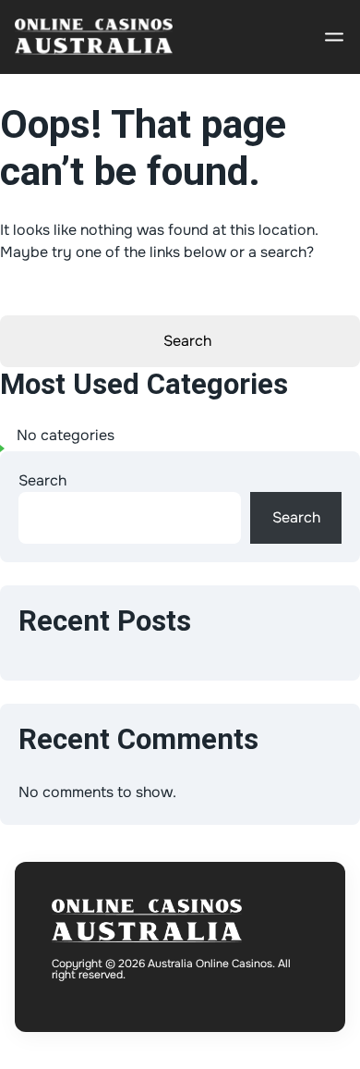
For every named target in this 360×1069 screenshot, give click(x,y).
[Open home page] (94, 36)
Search (42, 480)
